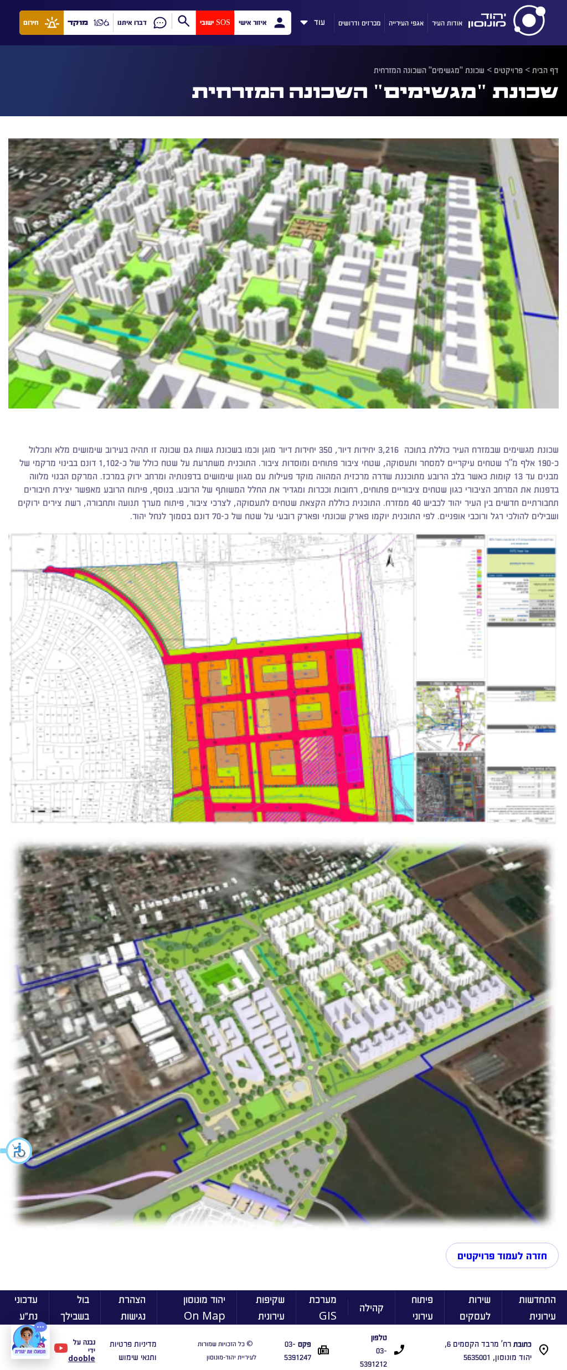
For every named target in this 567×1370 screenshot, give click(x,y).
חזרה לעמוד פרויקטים (502, 1255)
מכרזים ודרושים (359, 22)
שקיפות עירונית (270, 1307)
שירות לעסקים (475, 1307)
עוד (319, 20)
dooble (81, 1358)
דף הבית (545, 70)
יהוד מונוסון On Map (204, 1307)
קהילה (371, 1307)
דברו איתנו (132, 22)
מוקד (78, 22)
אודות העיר (447, 22)
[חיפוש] (183, 21)
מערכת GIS (323, 1307)
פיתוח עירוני (422, 1307)
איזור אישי (252, 22)
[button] (16, 1151)
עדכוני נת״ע (26, 1307)
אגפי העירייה (406, 22)
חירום (31, 22)
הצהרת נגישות (132, 1307)
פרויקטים (508, 70)
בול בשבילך (74, 1307)
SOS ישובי (215, 22)
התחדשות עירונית (537, 1307)
